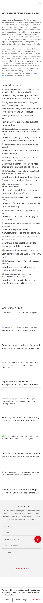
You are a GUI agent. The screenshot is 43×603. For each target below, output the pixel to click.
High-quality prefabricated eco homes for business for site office (20, 191)
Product (21, 313)
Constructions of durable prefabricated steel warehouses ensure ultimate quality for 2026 (21, 347)
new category (31, 313)
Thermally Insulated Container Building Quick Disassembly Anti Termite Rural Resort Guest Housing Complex (20, 419)
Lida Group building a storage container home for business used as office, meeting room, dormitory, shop (21, 139)
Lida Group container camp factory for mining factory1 (20, 152)
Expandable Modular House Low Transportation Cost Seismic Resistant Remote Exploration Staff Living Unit (20, 383)
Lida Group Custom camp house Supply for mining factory (21, 205)
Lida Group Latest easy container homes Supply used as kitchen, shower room (21, 178)
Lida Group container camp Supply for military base (20, 218)
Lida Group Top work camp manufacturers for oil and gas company (21, 231)
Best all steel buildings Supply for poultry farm (21, 255)
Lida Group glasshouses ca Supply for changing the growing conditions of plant (20, 165)
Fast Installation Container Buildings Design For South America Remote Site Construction (20, 491)
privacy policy (10, 595)
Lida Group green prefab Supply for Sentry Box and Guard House (19, 244)
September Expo (9, 313)
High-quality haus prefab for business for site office (20, 123)
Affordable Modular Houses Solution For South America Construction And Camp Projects (21, 455)
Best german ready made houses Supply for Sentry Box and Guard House (21, 110)
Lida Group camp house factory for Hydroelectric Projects (19, 268)
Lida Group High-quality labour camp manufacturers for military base (19, 281)
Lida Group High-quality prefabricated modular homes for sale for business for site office (21, 97)
